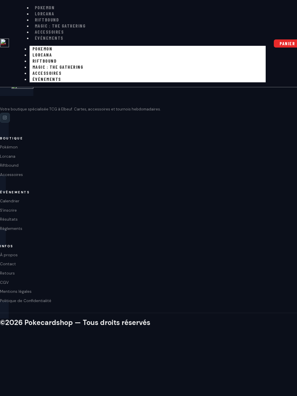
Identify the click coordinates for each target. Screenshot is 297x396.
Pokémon (9, 147)
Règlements (11, 228)
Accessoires (49, 31)
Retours (7, 273)
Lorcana (45, 13)
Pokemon (45, 7)
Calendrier (9, 201)
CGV (4, 282)
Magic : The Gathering (60, 25)
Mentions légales (16, 291)
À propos (9, 255)
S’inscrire (8, 210)
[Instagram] (5, 118)
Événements (49, 38)
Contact (8, 263)
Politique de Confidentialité (25, 300)
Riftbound (47, 19)
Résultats (9, 219)
